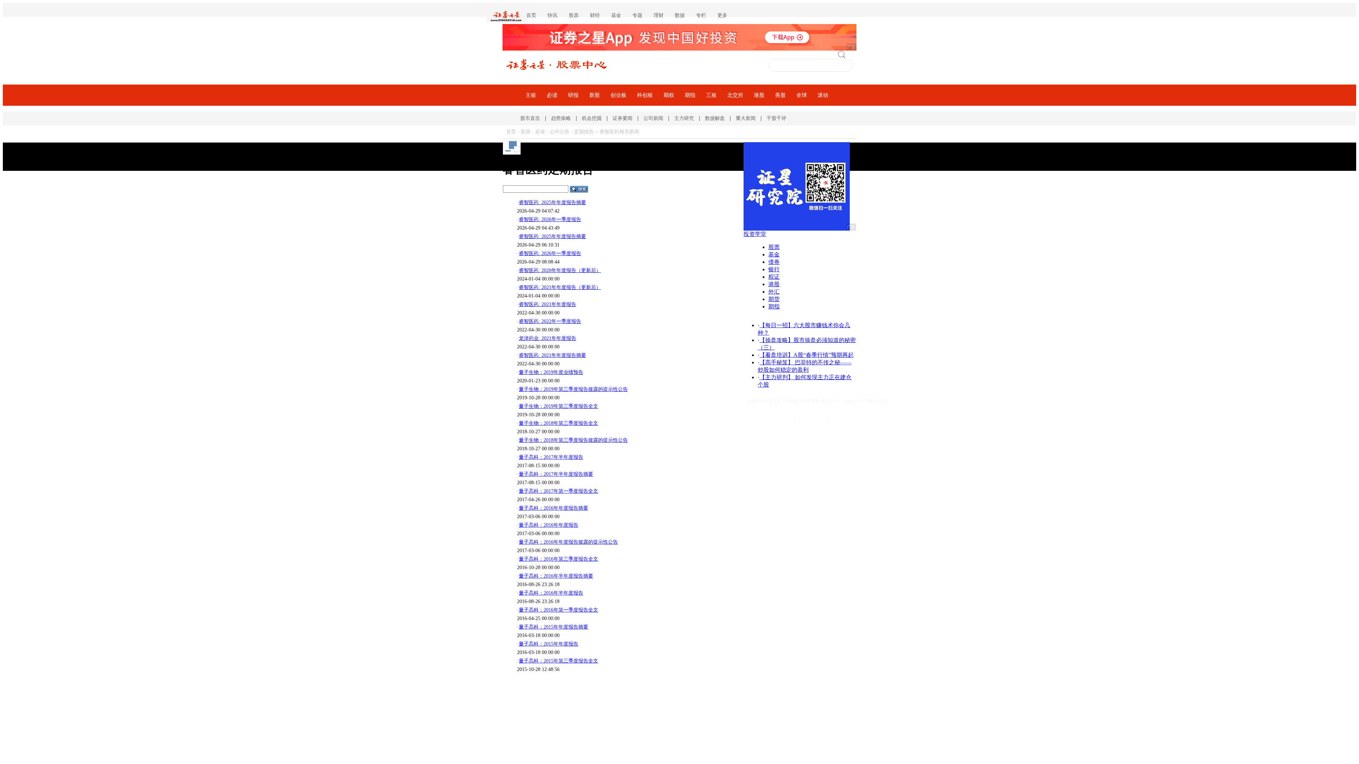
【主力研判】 (776, 377)
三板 (711, 95)
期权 (669, 95)
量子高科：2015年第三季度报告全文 (558, 661)
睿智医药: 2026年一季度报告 (550, 219)
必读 (552, 95)
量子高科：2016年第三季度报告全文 (558, 559)
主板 (531, 95)
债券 (774, 262)
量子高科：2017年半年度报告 (551, 457)
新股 (594, 95)
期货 (774, 299)
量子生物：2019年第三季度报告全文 (558, 406)
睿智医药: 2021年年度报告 (547, 304)
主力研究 (684, 118)
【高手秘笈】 (776, 362)
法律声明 (811, 405)
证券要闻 (622, 118)
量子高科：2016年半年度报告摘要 (556, 576)
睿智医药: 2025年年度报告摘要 (552, 202)
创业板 (618, 95)
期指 (690, 95)
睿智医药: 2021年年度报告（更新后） (560, 287)
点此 (794, 400)
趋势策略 (561, 118)
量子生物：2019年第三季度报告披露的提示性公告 (573, 389)
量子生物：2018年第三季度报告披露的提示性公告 (573, 440)
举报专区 (841, 419)
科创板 (645, 95)
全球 (801, 95)
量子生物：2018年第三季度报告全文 (558, 423)
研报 (573, 95)
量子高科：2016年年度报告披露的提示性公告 (568, 542)
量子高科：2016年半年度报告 (551, 593)
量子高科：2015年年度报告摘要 (553, 627)
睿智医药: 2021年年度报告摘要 (552, 355)
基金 (616, 15)
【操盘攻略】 (776, 340)
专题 (637, 15)
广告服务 (813, 419)
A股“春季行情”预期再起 (823, 355)
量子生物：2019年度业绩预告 (551, 372)
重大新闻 (746, 118)
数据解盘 (715, 118)
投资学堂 (755, 234)
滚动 (823, 95)
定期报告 (584, 131)
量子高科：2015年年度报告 (548, 644)
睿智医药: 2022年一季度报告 (550, 321)
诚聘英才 (839, 405)
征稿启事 (867, 405)
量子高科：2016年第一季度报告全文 (558, 610)
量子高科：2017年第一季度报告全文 (558, 491)
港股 (759, 95)
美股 (780, 95)
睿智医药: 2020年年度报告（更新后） (560, 270)
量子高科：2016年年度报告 (548, 525)
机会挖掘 (592, 118)
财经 (595, 15)
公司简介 (783, 405)
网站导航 (755, 405)
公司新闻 (653, 118)
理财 (659, 15)
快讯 (552, 15)
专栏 (701, 15)
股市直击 (530, 118)
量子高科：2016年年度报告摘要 (553, 508)
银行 (774, 269)
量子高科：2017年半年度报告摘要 (556, 474)
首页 (531, 15)
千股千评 (776, 118)
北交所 (735, 95)
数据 (680, 15)
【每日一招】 (776, 325)
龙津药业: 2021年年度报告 (547, 338)
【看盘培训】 (776, 355)
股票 (574, 15)
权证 (774, 277)
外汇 (774, 292)
